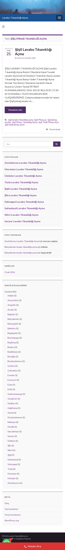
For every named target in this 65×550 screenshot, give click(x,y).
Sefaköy (11, 441)
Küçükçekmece (15, 417)
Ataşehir (12, 305)
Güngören (12, 398)
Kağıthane (12, 408)
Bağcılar (11, 314)
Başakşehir (13, 333)
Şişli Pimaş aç (40, 119)
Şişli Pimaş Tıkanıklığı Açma (24, 122)
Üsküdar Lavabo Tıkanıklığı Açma (23, 175)
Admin (20, 58)
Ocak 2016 (10, 272)
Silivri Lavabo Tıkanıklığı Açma (21, 214)
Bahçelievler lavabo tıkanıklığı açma (21, 247)
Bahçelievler (13, 319)
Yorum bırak (54, 129)
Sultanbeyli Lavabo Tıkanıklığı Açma (25, 208)
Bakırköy (12, 328)
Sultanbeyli (13, 459)
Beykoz (11, 347)
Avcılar (11, 309)
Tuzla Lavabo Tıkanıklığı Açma (21, 182)
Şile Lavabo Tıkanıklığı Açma (20, 195)
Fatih (10, 389)
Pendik (11, 426)
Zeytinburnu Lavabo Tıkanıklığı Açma (25, 162)
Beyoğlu (11, 356)
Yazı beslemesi (11, 509)
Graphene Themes (23, 539)
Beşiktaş (12, 342)
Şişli (34, 58)
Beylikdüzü (13, 351)
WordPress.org (12, 520)
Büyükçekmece (15, 361)
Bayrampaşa (13, 337)
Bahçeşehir (13, 323)
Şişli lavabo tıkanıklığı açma (20, 119)
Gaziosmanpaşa (15, 394)
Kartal (10, 412)
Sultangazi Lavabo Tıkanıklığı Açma (24, 201)
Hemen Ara (34, 546)
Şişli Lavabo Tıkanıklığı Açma (33, 51)
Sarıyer (11, 436)
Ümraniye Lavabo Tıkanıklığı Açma (24, 169)
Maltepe (11, 422)
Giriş (7, 503)
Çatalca (11, 366)
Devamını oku (15, 110)
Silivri (10, 450)
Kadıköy (11, 403)
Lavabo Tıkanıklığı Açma (15, 17)
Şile (9, 445)
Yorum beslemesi (13, 514)
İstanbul (28, 58)
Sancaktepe (13, 431)
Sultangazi (12, 464)
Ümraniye (12, 473)
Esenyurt (12, 380)
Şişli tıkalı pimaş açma (14, 124)
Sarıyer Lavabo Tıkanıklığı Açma (22, 221)
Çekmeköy (13, 370)
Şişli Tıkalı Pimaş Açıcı (48, 122)
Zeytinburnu (13, 483)
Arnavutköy (13, 300)
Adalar (11, 295)
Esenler (11, 375)
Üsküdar (11, 478)
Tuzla (10, 469)
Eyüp (10, 384)
